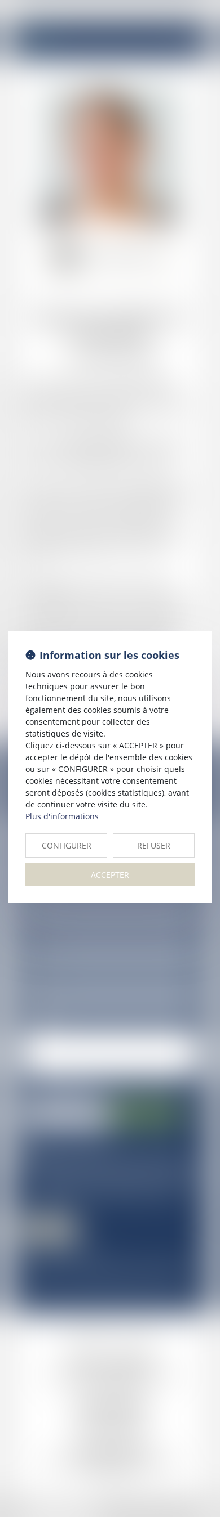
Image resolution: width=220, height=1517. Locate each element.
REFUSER (153, 845)
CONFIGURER (66, 845)
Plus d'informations (62, 816)
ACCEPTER (110, 874)
